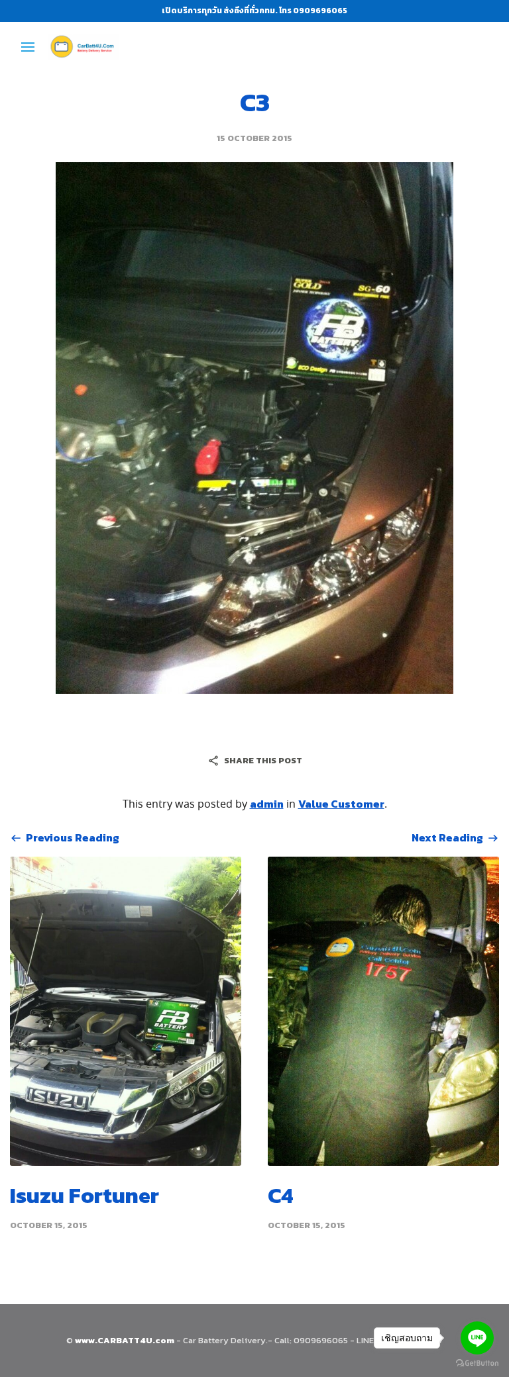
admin (267, 804)
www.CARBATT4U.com (125, 1340)
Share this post (263, 760)
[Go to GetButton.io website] (477, 1363)
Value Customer (341, 804)
